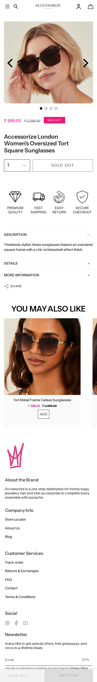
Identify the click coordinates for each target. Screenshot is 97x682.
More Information (21, 275)
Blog (8, 537)
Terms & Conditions (20, 597)
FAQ (8, 580)
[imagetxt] (48, 6)
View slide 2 (46, 108)
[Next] (85, 63)
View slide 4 (56, 108)
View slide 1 (41, 108)
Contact (11, 588)
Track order (14, 562)
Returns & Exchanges (22, 571)
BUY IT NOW (69, 675)
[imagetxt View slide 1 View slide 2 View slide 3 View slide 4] (48, 58)
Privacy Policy (79, 668)
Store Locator (15, 519)
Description (15, 235)
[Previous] (10, 63)
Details (11, 263)
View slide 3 (51, 108)
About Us (12, 528)
